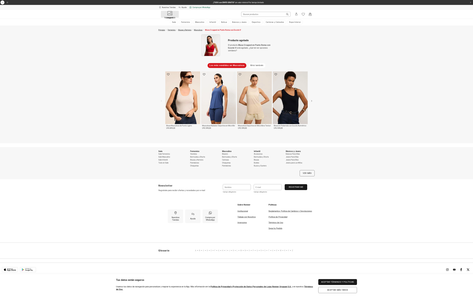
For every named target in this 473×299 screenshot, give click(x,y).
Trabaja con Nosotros (246, 217)
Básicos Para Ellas (293, 154)
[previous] (161, 101)
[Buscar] (286, 14)
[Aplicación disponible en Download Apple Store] (10, 269)
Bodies (256, 163)
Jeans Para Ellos (292, 160)
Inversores (242, 222)
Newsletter (165, 185)
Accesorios (258, 154)
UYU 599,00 (278, 128)
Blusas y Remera (196, 160)
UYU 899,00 (170, 128)
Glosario (164, 250)
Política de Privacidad (278, 217)
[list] (244, 250)
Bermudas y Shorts (197, 157)
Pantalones (194, 163)
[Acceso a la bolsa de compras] (310, 14)
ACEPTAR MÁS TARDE (337, 290)
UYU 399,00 (206, 128)
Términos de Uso (276, 222)
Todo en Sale (163, 163)
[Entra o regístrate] (296, 14)
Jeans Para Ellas (292, 157)
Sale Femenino (164, 154)
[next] (312, 101)
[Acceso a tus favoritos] (303, 14)
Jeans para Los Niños (294, 163)
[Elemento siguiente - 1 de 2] (470, 2)
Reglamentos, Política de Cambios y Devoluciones (290, 211)
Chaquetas (194, 166)
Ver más (307, 173)
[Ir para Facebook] (461, 270)
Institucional (242, 211)
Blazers (225, 154)
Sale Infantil (163, 160)
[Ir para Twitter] (468, 270)
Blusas (256, 160)
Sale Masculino (164, 157)
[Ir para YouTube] (454, 270)
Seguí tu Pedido (275, 228)
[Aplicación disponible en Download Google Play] (28, 269)
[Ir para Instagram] (447, 270)
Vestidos (193, 154)
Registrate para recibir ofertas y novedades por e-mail (181, 190)
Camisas (225, 160)
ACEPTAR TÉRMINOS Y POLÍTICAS (337, 282)
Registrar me (296, 187)
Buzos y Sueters (260, 166)
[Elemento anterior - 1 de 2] (2, 2)
